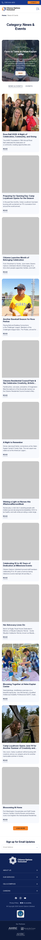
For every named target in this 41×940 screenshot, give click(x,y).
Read (20, 73)
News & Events (15, 86)
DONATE (33, 2)
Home (4, 15)
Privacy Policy (14, 903)
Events (29, 86)
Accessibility (27, 903)
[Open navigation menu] (37, 9)
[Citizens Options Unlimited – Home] (11, 9)
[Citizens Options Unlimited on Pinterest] (20, 898)
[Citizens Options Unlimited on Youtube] (25, 898)
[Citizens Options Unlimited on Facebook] (15, 898)
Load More (20, 828)
